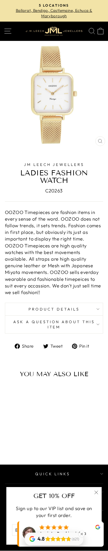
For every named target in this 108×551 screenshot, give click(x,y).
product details (54, 309)
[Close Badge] (82, 534)
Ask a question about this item (54, 324)
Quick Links (52, 474)
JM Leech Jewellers (54, 164)
